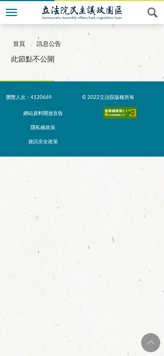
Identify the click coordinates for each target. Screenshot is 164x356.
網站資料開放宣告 (43, 113)
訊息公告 (49, 44)
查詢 (152, 12)
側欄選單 (11, 12)
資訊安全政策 (43, 141)
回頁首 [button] (150, 342)
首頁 (19, 44)
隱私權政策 (43, 127)
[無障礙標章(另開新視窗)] (120, 114)
